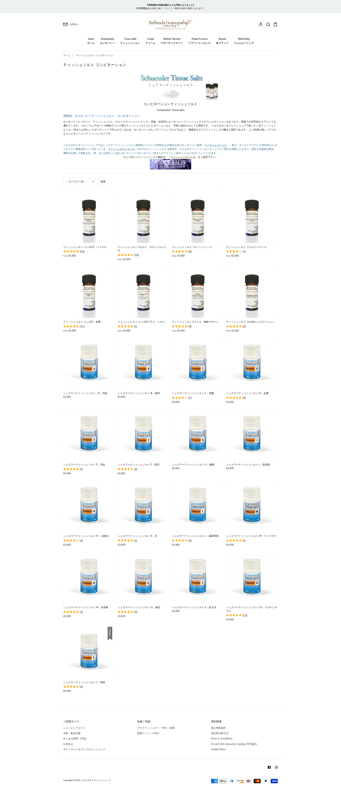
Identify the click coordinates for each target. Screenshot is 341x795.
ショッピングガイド (74, 727)
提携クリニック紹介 (148, 733)
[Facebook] (269, 767)
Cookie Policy (218, 749)
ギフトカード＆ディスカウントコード (84, 749)
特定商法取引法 (219, 733)
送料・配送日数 (72, 733)
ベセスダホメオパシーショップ (96, 780)
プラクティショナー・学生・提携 (155, 727)
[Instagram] (276, 767)
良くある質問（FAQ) (74, 738)
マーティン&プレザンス (121, 148)
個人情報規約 (218, 727)
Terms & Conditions (221, 738)
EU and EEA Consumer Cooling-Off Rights (234, 743)
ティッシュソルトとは (182, 156)
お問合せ (68, 743)
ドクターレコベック (215, 144)
